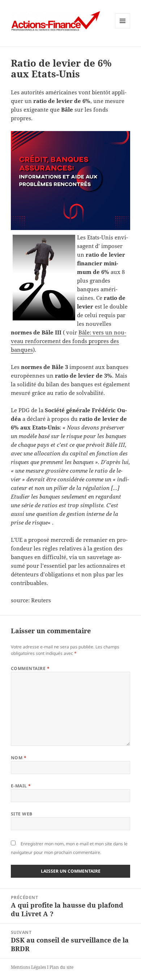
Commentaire (30, 668)
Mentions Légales (28, 967)
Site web (22, 814)
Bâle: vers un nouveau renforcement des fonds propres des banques (68, 341)
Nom (18, 758)
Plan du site (61, 967)
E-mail (21, 786)
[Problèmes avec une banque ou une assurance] (70, 180)
